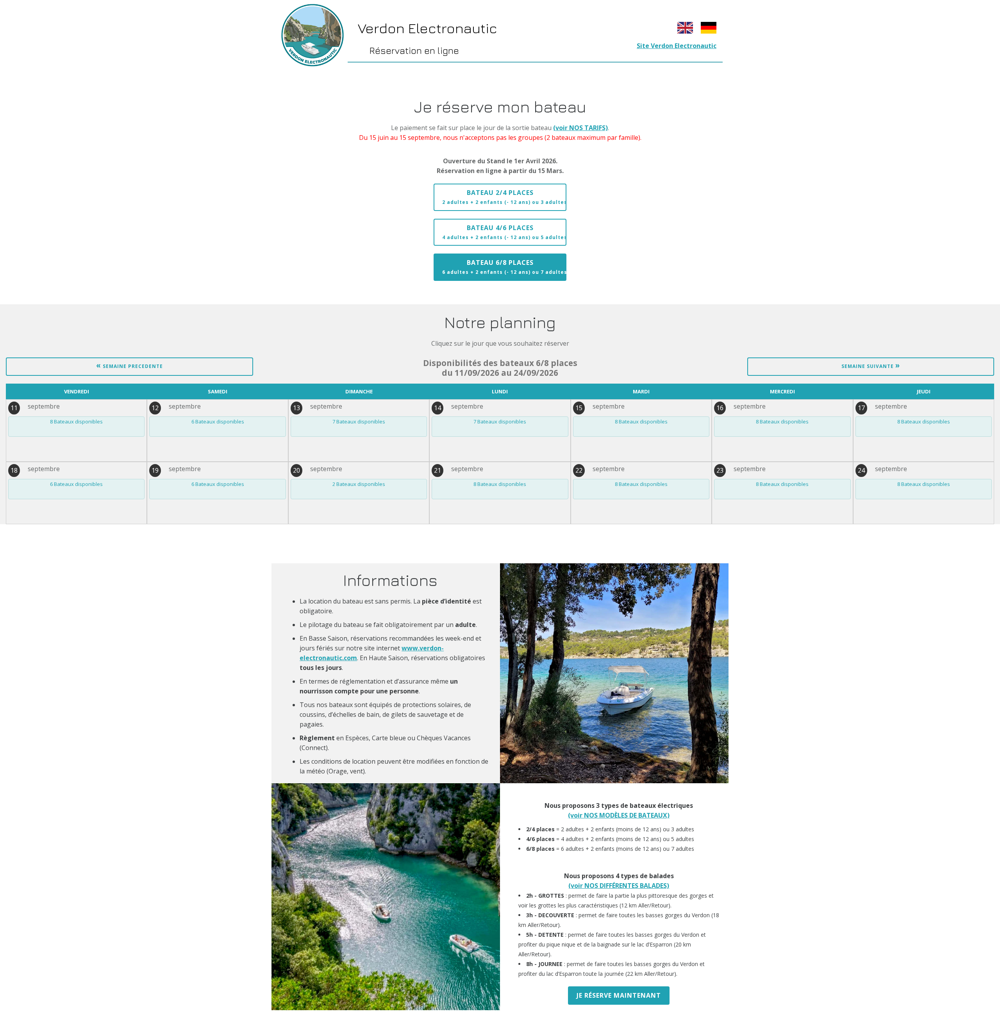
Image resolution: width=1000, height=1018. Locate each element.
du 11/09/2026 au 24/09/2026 (500, 368)
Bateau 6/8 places (504, 266)
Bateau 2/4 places (504, 196)
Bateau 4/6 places (504, 232)
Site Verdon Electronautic (676, 45)
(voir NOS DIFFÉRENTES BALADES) (618, 885)
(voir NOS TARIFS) (580, 127)
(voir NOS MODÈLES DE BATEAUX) (619, 815)
